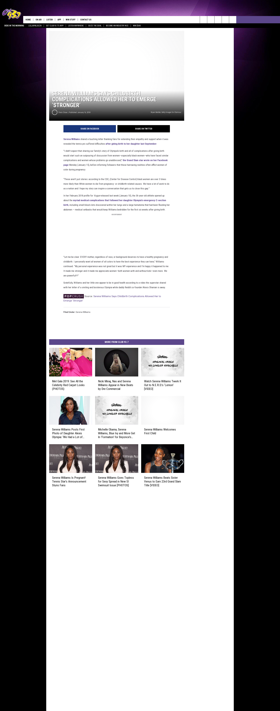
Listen (49, 19)
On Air (39, 19)
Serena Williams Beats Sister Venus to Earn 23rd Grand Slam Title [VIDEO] (162, 481)
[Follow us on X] (232, 19)
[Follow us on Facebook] (218, 19)
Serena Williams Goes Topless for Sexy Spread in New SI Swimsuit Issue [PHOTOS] (116, 481)
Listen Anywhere (76, 25)
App (59, 19)
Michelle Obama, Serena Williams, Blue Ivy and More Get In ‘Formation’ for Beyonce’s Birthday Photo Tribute (116, 433)
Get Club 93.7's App (55, 25)
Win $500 (137, 25)
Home (28, 19)
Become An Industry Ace (117, 25)
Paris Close (62, 112)
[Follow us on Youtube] (225, 19)
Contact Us (85, 19)
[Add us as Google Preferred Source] (210, 19)
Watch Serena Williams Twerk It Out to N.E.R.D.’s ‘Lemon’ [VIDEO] (162, 385)
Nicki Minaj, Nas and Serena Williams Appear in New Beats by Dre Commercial (115, 385)
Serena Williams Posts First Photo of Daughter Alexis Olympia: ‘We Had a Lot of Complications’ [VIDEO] (68, 433)
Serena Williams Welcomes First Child (160, 431)
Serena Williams (71, 139)
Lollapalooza (35, 25)
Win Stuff (70, 19)
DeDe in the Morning (14, 25)
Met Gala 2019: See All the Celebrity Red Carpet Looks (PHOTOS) (68, 385)
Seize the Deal (95, 25)
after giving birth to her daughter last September (131, 143)
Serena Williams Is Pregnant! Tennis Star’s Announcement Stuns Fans (69, 481)
